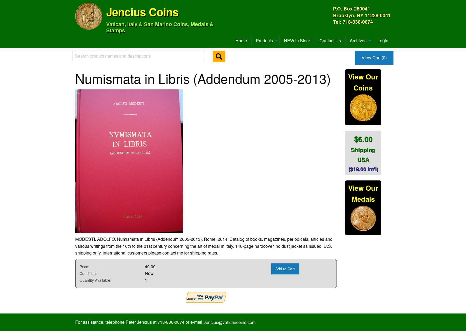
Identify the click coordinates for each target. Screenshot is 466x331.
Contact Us (330, 40)
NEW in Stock (297, 40)
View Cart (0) (374, 57)
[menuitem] (77, 38)
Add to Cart (285, 269)
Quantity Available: (95, 280)
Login (383, 40)
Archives (358, 40)
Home (241, 40)
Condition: (88, 273)
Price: (84, 266)
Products (264, 40)
